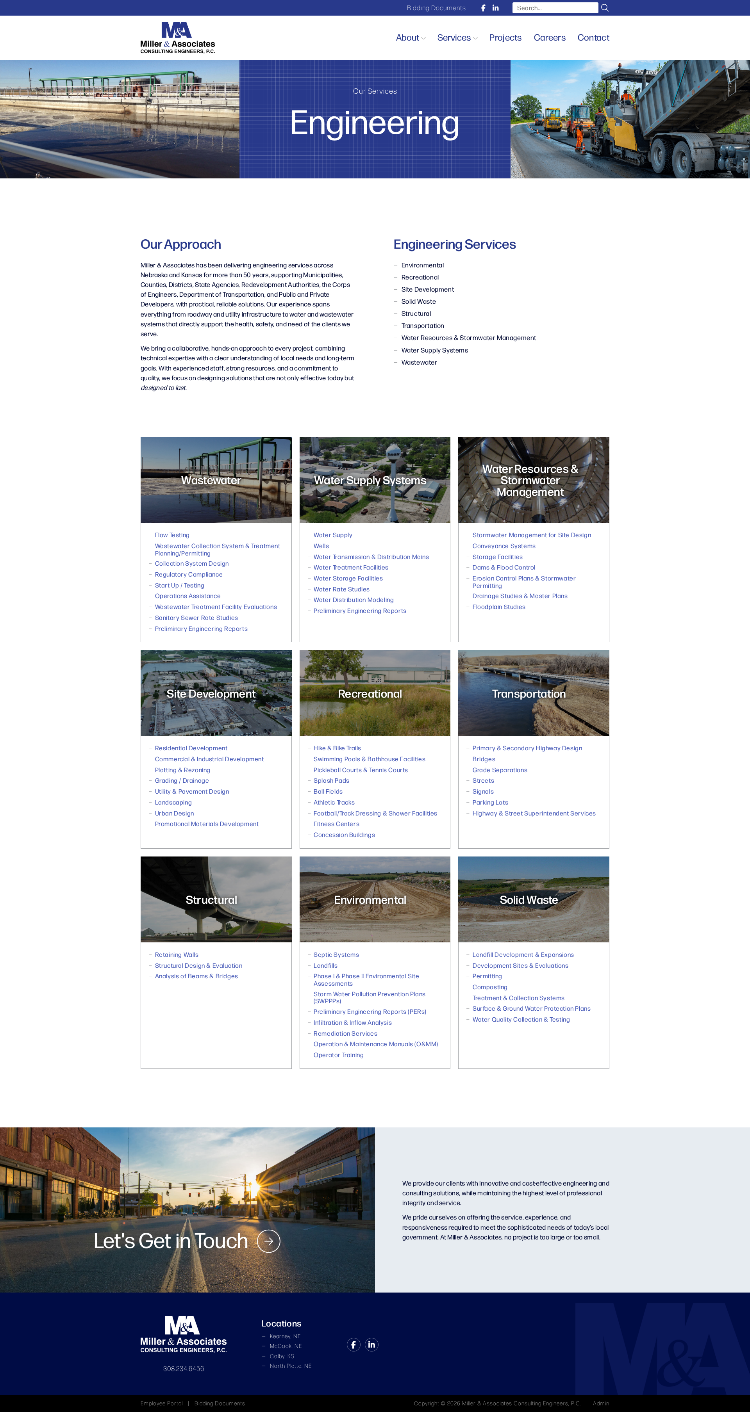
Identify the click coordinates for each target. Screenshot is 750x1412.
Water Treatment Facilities (351, 567)
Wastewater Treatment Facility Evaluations (216, 607)
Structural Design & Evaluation (199, 965)
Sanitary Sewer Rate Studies (196, 617)
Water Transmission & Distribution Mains (371, 557)
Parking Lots (490, 802)
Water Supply (333, 535)
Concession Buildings (344, 835)
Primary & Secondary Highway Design (527, 748)
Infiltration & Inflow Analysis (353, 1022)
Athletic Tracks (334, 802)
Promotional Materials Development (207, 824)
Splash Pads (332, 780)
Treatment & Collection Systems (519, 998)
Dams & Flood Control (504, 567)
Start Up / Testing (180, 585)
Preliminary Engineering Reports (201, 628)
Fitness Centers (336, 824)
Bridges (484, 759)
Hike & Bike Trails (337, 748)
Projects (505, 37)
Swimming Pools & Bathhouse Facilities (369, 759)
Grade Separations (500, 770)
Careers (550, 37)
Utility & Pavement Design (192, 791)
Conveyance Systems (504, 546)
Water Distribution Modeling (354, 600)
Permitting (487, 976)
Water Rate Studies (342, 589)
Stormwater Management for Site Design (532, 535)
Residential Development (191, 748)
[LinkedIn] (495, 7)
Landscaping (173, 802)
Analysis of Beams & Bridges (196, 976)
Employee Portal (162, 1403)
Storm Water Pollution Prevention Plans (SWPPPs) (370, 997)
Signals (483, 791)
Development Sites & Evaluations (521, 965)
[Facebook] (483, 7)
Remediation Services (345, 1033)
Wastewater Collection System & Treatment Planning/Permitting (217, 549)
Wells (321, 546)
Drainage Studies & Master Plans (520, 596)
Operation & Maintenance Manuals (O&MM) (376, 1044)
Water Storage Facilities (348, 578)
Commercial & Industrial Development (209, 759)
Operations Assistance (188, 596)
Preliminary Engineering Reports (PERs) (370, 1011)
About (407, 37)
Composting (490, 987)
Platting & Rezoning (183, 770)
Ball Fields (328, 791)
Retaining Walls (177, 954)
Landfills (326, 965)
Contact (593, 37)
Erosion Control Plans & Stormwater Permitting (524, 582)
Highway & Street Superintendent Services (534, 813)
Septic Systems (336, 954)
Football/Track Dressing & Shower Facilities (376, 813)
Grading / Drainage (182, 780)
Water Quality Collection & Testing (521, 1019)
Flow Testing (172, 535)
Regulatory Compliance (189, 574)
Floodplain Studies (499, 607)
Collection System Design (192, 563)
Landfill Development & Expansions (523, 954)
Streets (483, 780)
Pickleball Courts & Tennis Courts (361, 770)
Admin (601, 1403)
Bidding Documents (436, 7)
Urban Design (174, 813)
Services (454, 37)
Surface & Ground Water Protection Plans (532, 1008)
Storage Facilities (498, 557)
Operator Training (339, 1055)
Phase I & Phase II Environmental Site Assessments (366, 979)
